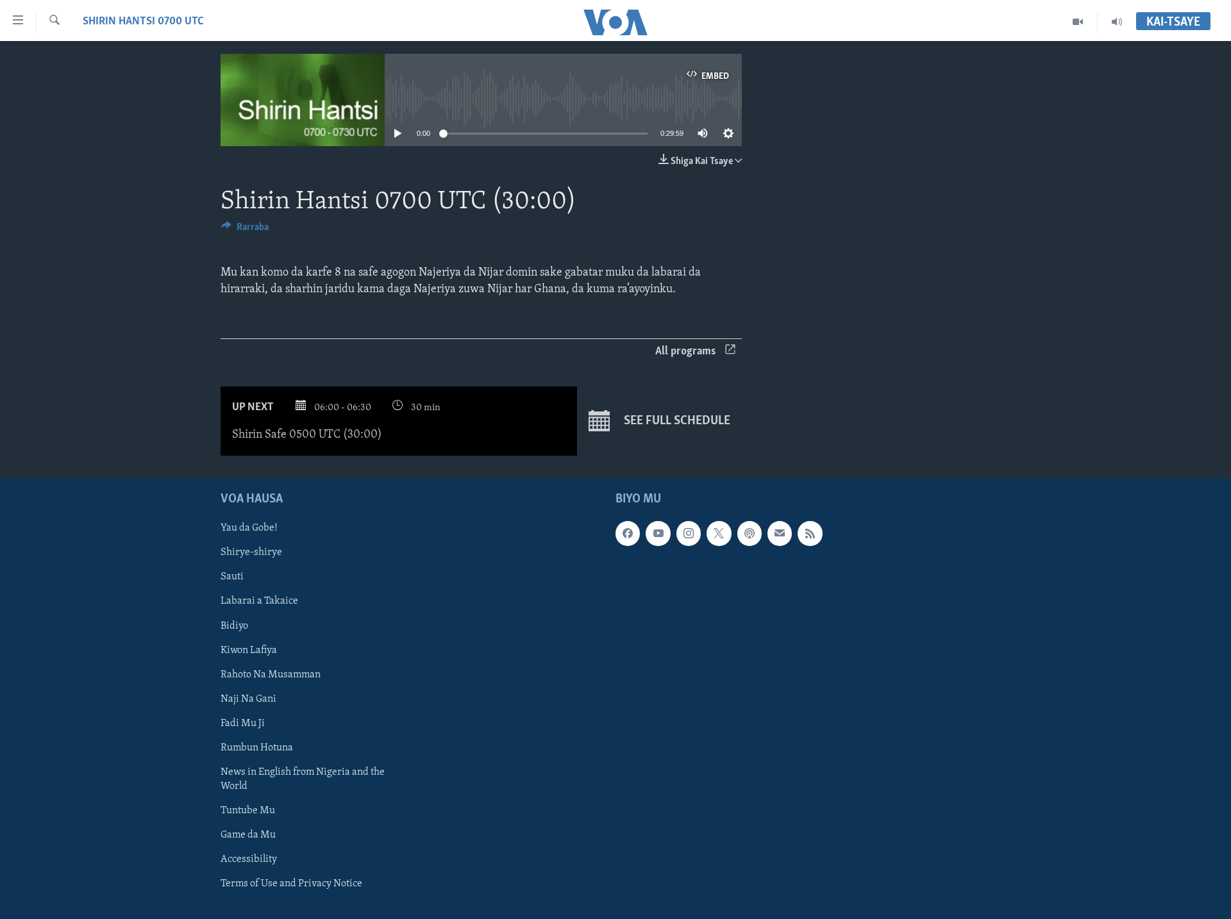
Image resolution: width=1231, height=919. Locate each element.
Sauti (232, 577)
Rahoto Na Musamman (271, 674)
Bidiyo (234, 625)
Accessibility (249, 859)
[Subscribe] (779, 533)
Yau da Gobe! (249, 528)
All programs (685, 352)
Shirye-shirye (251, 552)
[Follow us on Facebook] (628, 533)
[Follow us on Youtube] (658, 533)
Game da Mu (248, 834)
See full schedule (675, 421)
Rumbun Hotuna (257, 747)
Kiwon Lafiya (249, 650)
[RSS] (810, 533)
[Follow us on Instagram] (688, 533)
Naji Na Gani (248, 698)
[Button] (245, 230)
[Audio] (1117, 21)
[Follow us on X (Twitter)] (719, 533)
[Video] (1078, 21)
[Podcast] (749, 533)
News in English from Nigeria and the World (303, 778)
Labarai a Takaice (259, 601)
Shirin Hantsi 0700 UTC (143, 22)
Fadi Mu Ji (243, 723)
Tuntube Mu (248, 810)
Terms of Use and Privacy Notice (291, 884)
